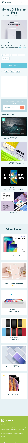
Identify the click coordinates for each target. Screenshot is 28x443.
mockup (18, 71)
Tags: (2, 71)
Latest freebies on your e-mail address (14, 102)
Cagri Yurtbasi (22, 47)
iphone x (6, 71)
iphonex (12, 71)
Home (2, 440)
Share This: (4, 52)
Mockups (10, 16)
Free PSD (5, 16)
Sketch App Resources (19, 16)
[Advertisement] (14, 86)
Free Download (14, 65)
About (15, 440)
